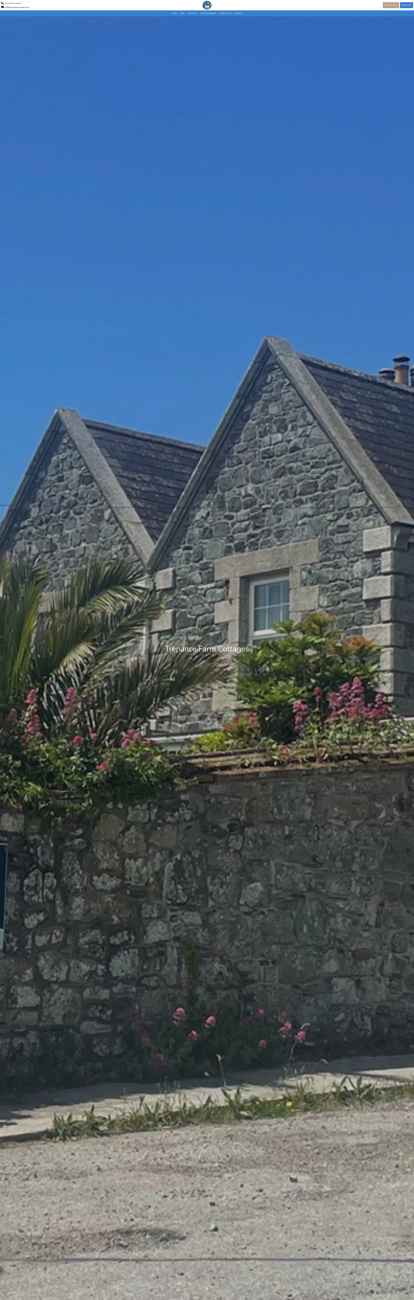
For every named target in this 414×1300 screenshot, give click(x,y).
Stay (182, 13)
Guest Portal (390, 5)
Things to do (225, 13)
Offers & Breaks (208, 13)
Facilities (192, 13)
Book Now (406, 5)
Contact (238, 13)
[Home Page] (207, 5)
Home (174, 13)
